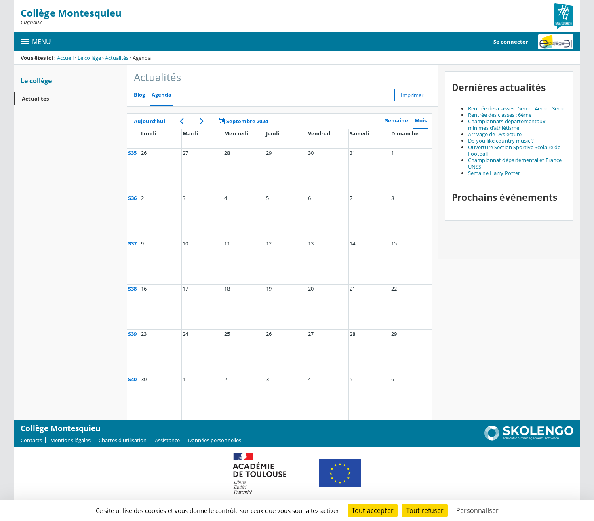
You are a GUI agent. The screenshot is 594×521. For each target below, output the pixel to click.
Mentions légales (70, 440)
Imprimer (412, 95)
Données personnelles (214, 440)
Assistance (167, 440)
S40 (132, 379)
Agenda (161, 94)
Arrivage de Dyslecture (495, 134)
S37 (132, 243)
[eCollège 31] (555, 41)
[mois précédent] (182, 121)
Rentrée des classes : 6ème (499, 114)
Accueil (65, 57)
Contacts (31, 440)
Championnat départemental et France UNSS (515, 163)
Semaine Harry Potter (494, 173)
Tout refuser (425, 510)
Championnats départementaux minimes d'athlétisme (507, 124)
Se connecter (510, 41)
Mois (421, 120)
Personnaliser (477, 510)
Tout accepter (373, 510)
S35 (132, 152)
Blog (139, 94)
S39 (132, 333)
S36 (132, 198)
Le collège (89, 57)
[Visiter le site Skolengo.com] (528, 438)
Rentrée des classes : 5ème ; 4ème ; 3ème (516, 108)
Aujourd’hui (149, 121)
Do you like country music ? (501, 140)
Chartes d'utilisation (123, 440)
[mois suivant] (202, 121)
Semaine (396, 120)
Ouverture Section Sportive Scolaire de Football (514, 150)
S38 (132, 288)
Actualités (116, 57)
